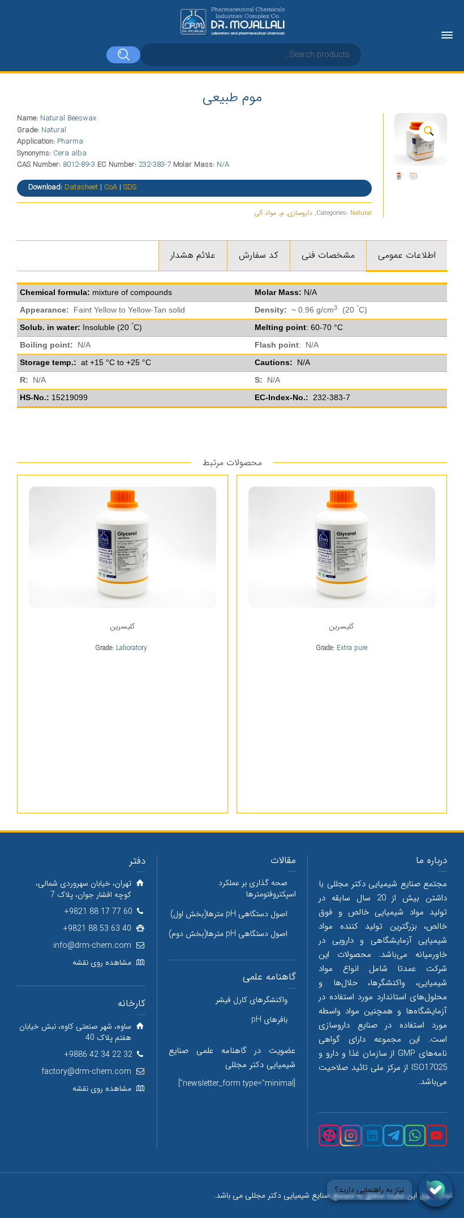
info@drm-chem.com (92, 945)
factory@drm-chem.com (86, 1071)
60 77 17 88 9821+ (98, 911)
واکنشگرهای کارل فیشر (251, 1000)
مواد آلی (265, 213)
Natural (361, 213)
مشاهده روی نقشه (101, 962)
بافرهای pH (269, 1019)
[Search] (123, 54)
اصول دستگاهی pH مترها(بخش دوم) (228, 933)
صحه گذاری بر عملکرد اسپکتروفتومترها (257, 888)
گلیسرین (341, 626)
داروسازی (300, 213)
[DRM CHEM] (232, 21)
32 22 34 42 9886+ (98, 1054)
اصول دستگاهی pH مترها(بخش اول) (228, 914)
